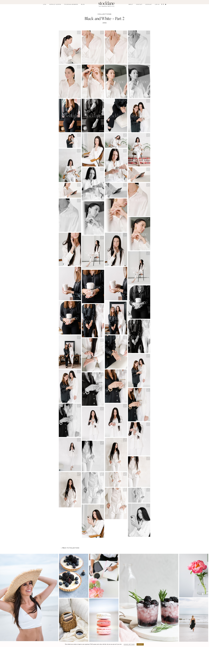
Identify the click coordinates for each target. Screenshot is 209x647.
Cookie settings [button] (129, 644)
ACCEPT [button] (140, 644)
